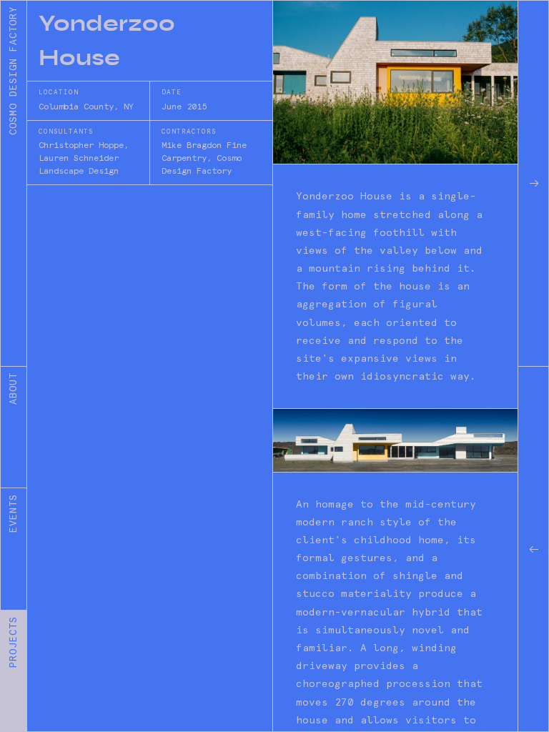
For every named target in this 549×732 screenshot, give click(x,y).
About (13, 388)
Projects (13, 642)
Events (13, 513)
